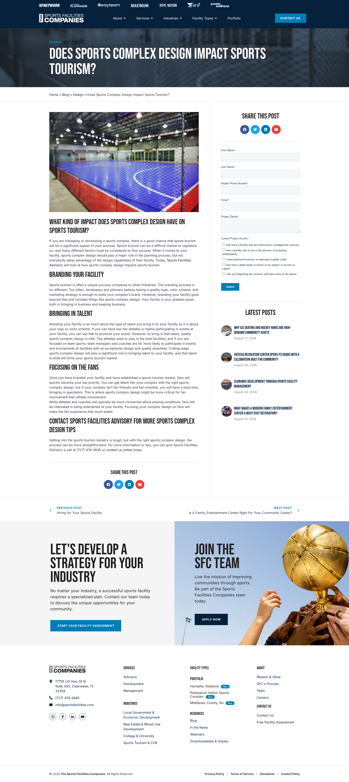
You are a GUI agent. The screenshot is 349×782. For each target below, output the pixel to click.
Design (55, 42)
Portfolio (196, 678)
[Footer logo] (67, 669)
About (261, 668)
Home (53, 95)
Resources (197, 713)
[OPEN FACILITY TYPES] (216, 18)
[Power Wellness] (220, 5)
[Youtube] (82, 716)
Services (129, 668)
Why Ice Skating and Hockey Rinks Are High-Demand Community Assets (262, 330)
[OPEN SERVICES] (151, 18)
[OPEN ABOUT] (124, 18)
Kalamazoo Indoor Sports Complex (209, 695)
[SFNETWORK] (49, 5)
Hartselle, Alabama (204, 686)
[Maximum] (140, 5)
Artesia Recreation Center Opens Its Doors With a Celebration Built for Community (266, 357)
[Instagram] (52, 716)
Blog (65, 95)
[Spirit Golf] (194, 5)
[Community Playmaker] (78, 5)
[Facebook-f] (62, 716)
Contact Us (264, 706)
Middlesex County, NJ (207, 703)
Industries (130, 703)
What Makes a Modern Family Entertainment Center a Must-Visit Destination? (263, 411)
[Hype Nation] (168, 5)
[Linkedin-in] (72, 716)
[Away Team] (109, 5)
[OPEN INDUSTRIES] (180, 18)
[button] (108, 484)
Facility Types (199, 668)
